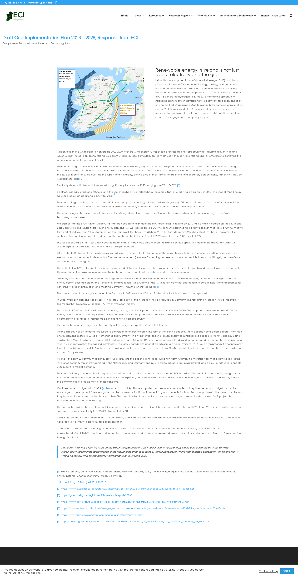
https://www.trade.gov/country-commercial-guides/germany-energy (102, 514)
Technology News (61, 43)
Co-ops (137, 15)
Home (124, 15)
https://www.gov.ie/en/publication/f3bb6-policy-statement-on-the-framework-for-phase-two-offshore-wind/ (125, 501)
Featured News (28, 43)
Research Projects (179, 15)
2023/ (128, 495)
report (120, 495)
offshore (104, 495)
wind (113, 495)
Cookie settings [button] (268, 571)
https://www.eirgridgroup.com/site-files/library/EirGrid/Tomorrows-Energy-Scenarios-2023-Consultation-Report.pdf (127, 488)
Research (43, 43)
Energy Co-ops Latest (273, 15)
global (94, 495)
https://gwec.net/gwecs (75, 495)
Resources (155, 15)
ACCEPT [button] (287, 571)
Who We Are (204, 15)
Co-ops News (10, 43)
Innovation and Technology (236, 15)
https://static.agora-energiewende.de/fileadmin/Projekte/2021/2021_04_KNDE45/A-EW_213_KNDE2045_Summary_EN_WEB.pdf (135, 521)
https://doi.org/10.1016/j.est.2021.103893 (82, 482)
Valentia (108, 388)
